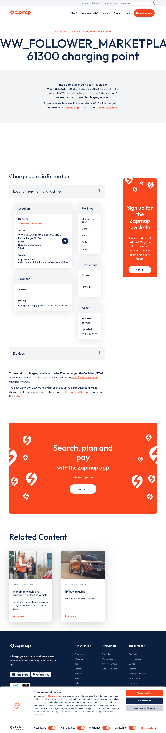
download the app (78, 392)
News (117, 12)
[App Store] (20, 674)
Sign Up (139, 269)
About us (109, 3)
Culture (132, 663)
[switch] (81, 728)
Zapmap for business (90, 3)
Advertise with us (109, 663)
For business (109, 645)
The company (137, 645)
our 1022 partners (50, 696)
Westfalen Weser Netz (30, 223)
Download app (144, 12)
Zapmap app (72, 107)
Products (106, 654)
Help (128, 12)
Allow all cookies (144, 693)
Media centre (134, 678)
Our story (133, 654)
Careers (132, 668)
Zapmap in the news (138, 673)
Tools (77, 663)
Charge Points (61, 31)
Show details (147, 728)
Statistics (79, 673)
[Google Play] (41, 674)
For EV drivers (83, 645)
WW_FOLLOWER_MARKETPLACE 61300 (91, 31)
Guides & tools (89, 12)
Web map (79, 659)
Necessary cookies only (144, 708)
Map (73, 12)
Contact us (133, 683)
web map (19, 396)
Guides (78, 668)
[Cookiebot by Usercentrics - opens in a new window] (16, 728)
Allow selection (144, 700)
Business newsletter (110, 668)
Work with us (107, 659)
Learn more (83, 489)
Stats (105, 12)
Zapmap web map (106, 107)
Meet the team (135, 659)
